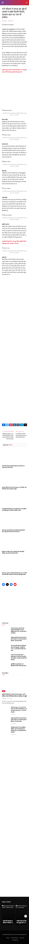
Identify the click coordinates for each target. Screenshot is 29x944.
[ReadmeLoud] (14, 2)
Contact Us (15, 940)
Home (7, 937)
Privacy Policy (14, 937)
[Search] (26, 2)
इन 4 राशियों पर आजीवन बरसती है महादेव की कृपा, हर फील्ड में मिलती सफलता (21, 435)
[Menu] (3, 2)
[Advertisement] (14, 91)
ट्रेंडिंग (4, 691)
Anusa (5, 20)
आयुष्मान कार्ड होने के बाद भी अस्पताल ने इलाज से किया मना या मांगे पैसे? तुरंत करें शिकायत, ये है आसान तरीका (19, 639)
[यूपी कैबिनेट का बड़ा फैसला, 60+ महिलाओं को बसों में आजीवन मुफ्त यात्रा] (5, 666)
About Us (22, 937)
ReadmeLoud (23, 934)
